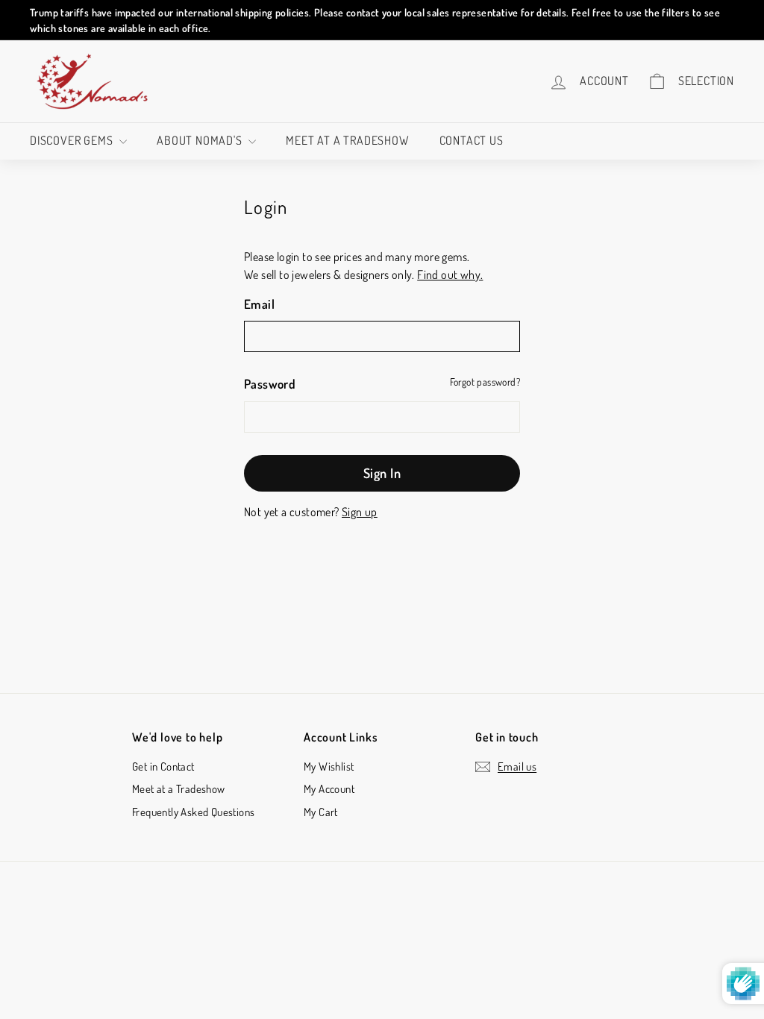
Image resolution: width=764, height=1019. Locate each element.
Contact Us (471, 140)
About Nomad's (201, 140)
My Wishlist (329, 766)
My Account (329, 789)
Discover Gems (73, 140)
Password (269, 384)
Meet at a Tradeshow (347, 140)
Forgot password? (485, 381)
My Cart (321, 812)
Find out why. (450, 274)
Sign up (360, 511)
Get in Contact (163, 766)
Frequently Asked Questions (193, 812)
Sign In (382, 473)
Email (259, 304)
